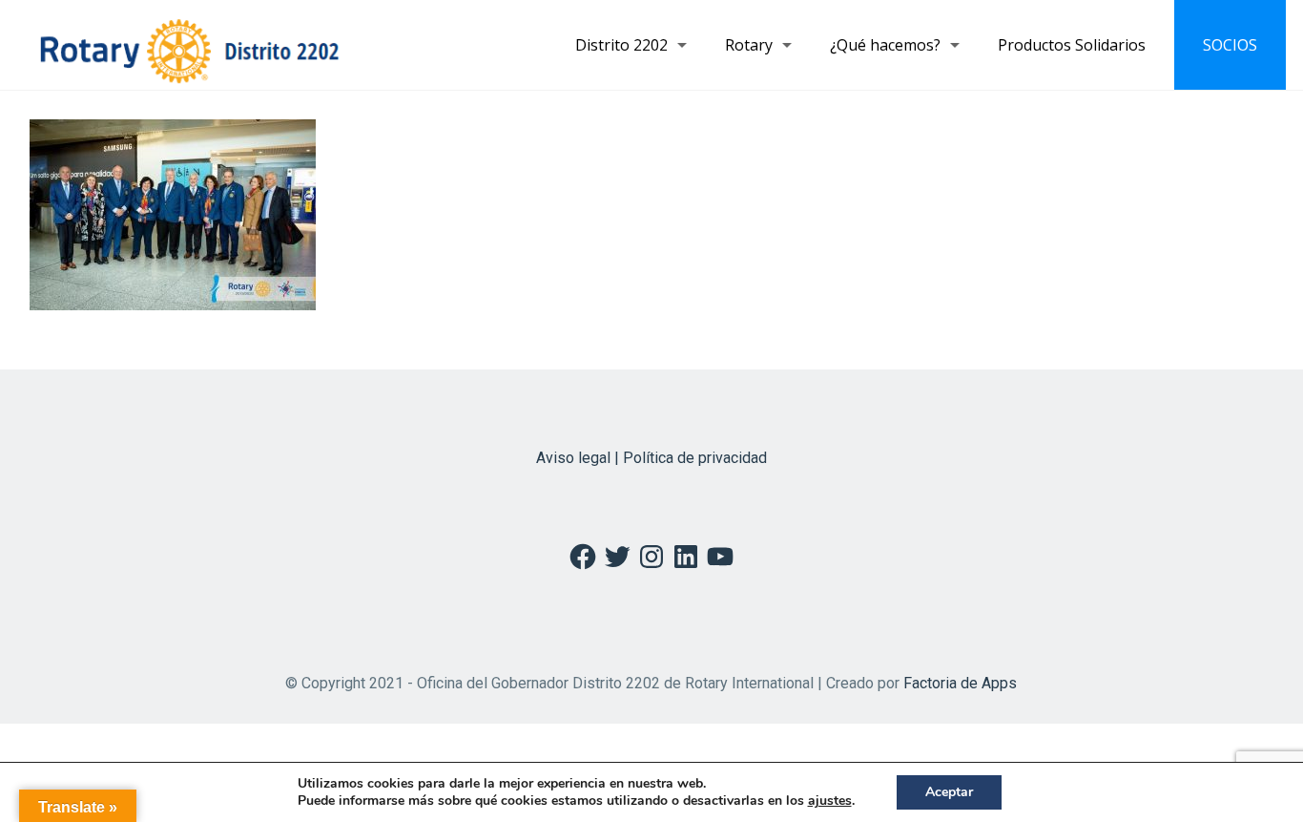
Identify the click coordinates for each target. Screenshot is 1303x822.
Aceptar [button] (949, 792)
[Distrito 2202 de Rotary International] (189, 45)
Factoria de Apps (960, 683)
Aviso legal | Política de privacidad (651, 458)
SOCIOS (1230, 44)
